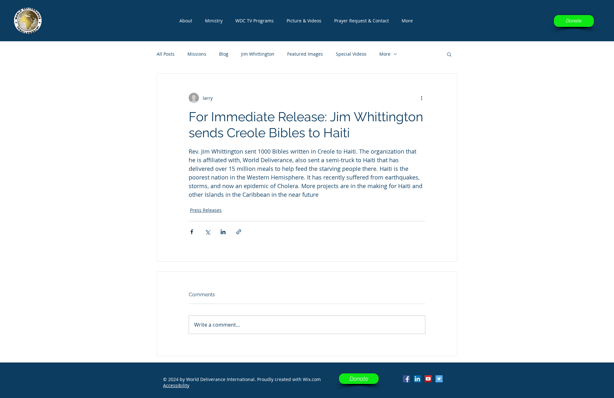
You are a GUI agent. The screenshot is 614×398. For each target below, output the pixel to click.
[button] (254, 20)
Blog (223, 54)
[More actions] (421, 98)
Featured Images (305, 54)
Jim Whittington (257, 54)
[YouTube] (428, 378)
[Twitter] (439, 378)
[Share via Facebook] (192, 232)
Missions (196, 54)
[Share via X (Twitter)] (207, 232)
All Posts (166, 54)
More (384, 54)
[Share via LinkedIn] (223, 232)
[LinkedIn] (417, 378)
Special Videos (351, 54)
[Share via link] (239, 232)
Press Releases (206, 210)
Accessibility (176, 385)
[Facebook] (406, 378)
